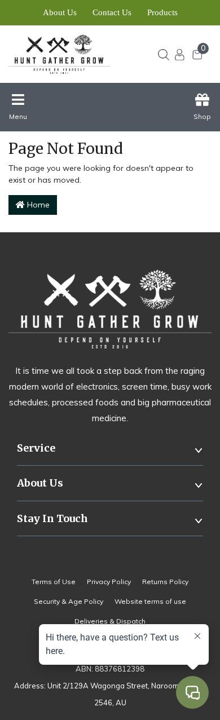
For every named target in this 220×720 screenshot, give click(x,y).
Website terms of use (150, 601)
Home (37, 205)
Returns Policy (165, 581)
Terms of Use (54, 581)
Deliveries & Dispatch (110, 621)
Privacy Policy (109, 581)
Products (162, 12)
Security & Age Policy (68, 601)
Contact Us (112, 12)
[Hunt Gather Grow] (66, 54)
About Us (60, 12)
